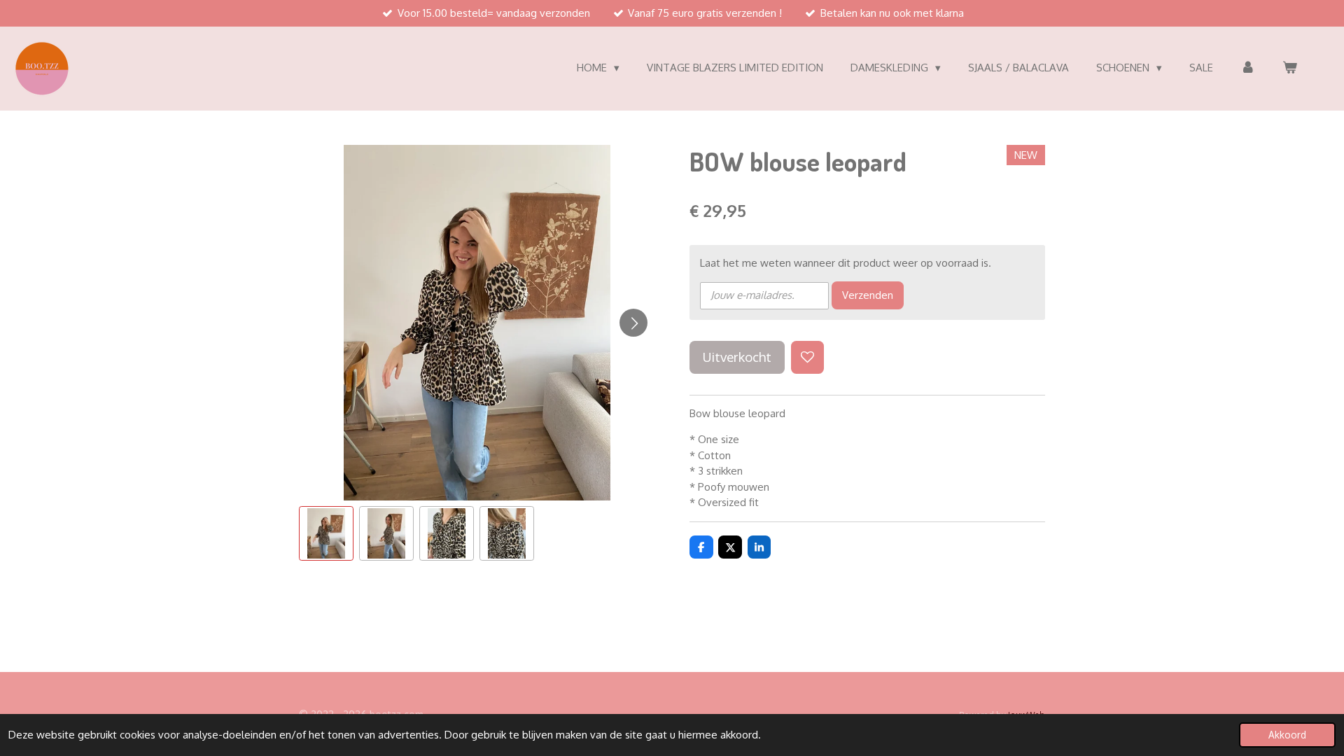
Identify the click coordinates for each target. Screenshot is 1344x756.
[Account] (1248, 68)
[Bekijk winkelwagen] (1290, 68)
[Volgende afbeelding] (634, 323)
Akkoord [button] (1287, 735)
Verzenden (867, 295)
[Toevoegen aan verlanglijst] (807, 357)
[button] (326, 533)
